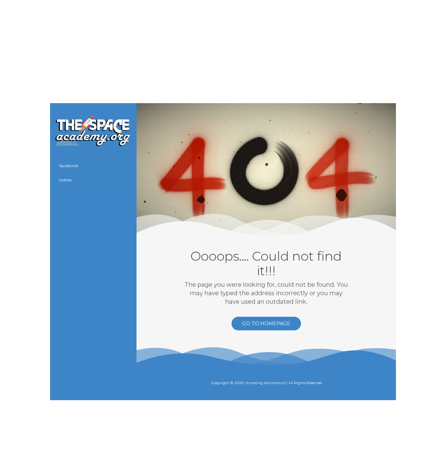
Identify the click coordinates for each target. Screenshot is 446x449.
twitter (65, 179)
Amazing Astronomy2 (266, 382)
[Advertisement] (223, 42)
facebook (69, 165)
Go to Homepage (266, 323)
